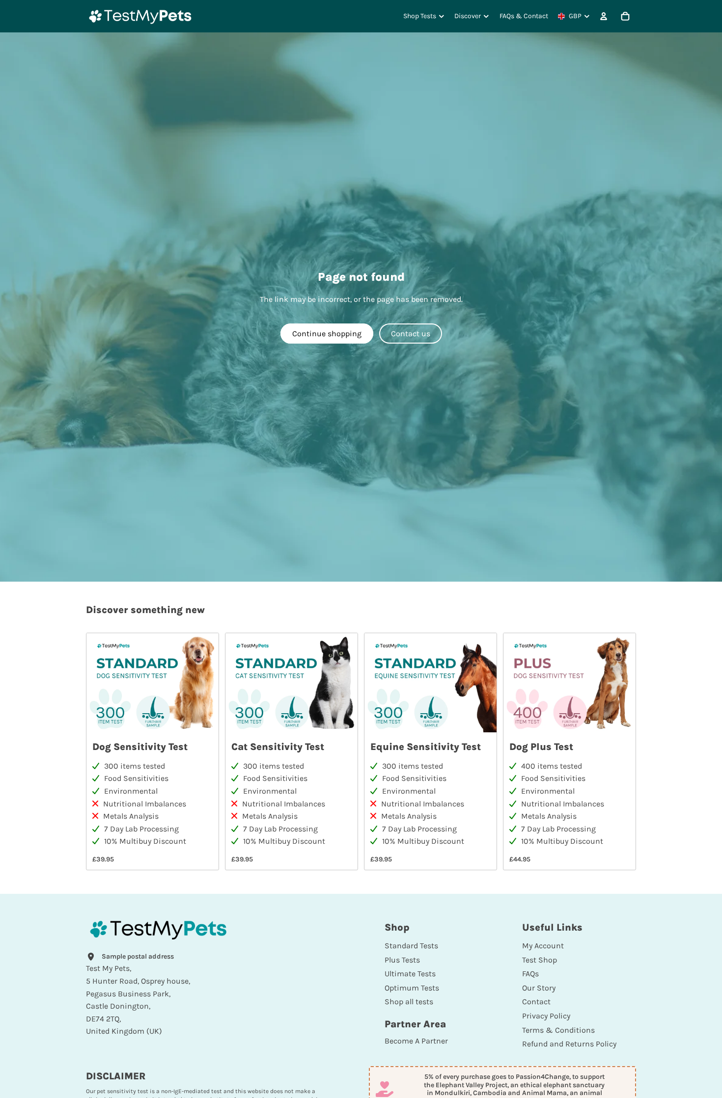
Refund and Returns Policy (569, 1043)
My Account (543, 945)
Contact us (410, 333)
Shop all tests (409, 1001)
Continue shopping (326, 333)
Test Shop (539, 959)
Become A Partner (416, 1040)
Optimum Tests (412, 987)
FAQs (530, 973)
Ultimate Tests (410, 973)
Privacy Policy (546, 1015)
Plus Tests (402, 959)
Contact (536, 1001)
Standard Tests (411, 945)
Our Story (538, 987)
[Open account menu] (603, 16)
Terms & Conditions (558, 1030)
